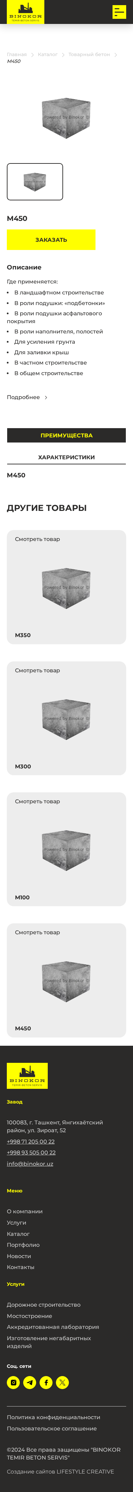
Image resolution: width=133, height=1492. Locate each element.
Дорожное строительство (43, 1304)
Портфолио (23, 1244)
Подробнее (23, 397)
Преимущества (67, 435)
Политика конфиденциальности (53, 1417)
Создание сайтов (60, 1471)
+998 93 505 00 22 (31, 1152)
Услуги (16, 1222)
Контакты (20, 1267)
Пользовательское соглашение (52, 1428)
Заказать (51, 239)
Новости (19, 1256)
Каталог (18, 1233)
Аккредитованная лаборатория (53, 1326)
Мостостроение (29, 1315)
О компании (25, 1211)
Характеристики (66, 457)
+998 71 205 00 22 (31, 1141)
